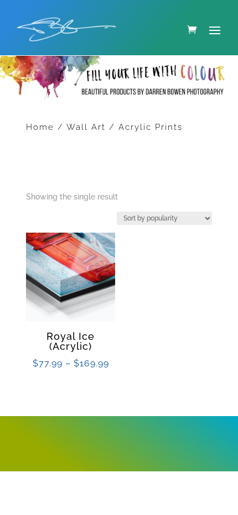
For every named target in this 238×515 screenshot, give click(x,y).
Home (40, 127)
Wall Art (86, 127)
